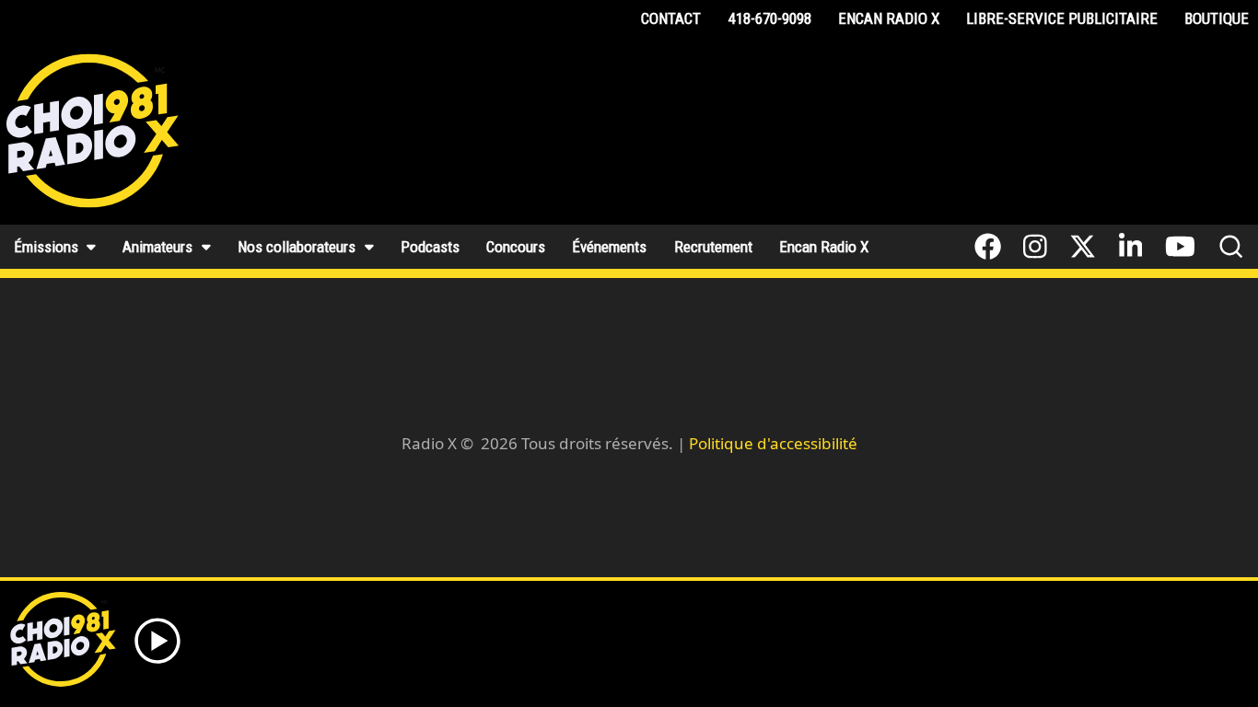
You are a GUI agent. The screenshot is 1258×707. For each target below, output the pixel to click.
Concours (515, 247)
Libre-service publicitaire (1062, 18)
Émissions (46, 247)
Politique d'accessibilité (773, 443)
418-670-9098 (769, 18)
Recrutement (713, 247)
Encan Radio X (888, 18)
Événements (609, 247)
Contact (671, 18)
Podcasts (430, 247)
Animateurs (157, 247)
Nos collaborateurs (296, 247)
